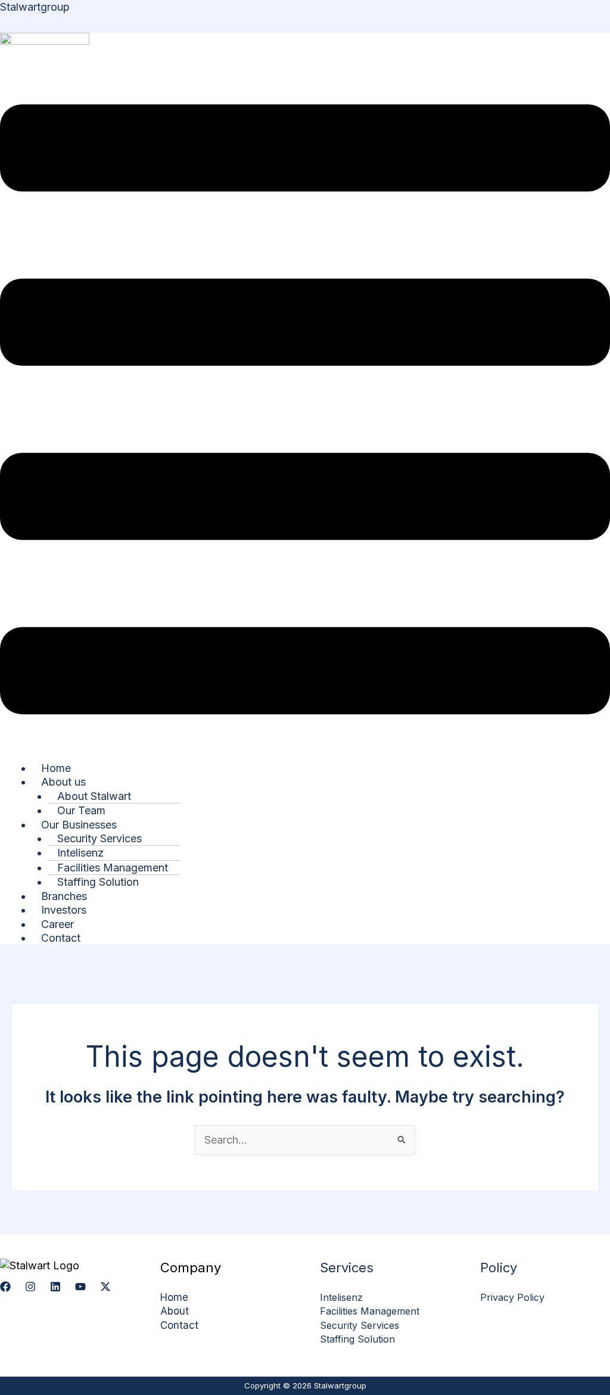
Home (174, 1297)
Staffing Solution (98, 882)
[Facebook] (5, 1286)
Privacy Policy (512, 1297)
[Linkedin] (55, 1286)
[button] (305, 411)
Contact (60, 938)
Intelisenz (341, 1297)
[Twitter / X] (105, 1286)
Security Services (359, 1325)
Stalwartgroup (35, 7)
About (174, 1311)
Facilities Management (369, 1311)
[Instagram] (30, 1286)
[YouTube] (80, 1286)
